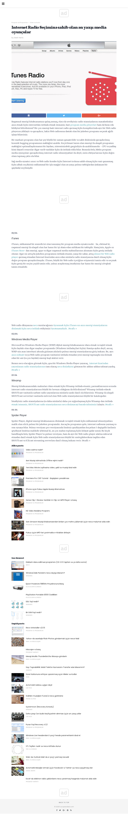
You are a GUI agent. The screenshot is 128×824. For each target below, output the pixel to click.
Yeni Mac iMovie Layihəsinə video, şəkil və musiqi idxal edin (51, 467)
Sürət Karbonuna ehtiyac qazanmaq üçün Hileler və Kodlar (51, 674)
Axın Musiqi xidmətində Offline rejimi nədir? (44, 460)
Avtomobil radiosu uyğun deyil (39, 685)
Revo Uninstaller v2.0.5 (35, 627)
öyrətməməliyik (59, 328)
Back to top (64, 802)
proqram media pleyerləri (83, 125)
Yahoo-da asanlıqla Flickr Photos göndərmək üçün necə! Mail (52, 638)
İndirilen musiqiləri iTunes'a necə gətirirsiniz (44, 696)
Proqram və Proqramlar (20, 23)
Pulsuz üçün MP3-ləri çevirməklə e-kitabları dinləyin (48, 532)
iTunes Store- (18, 250)
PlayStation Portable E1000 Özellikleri (41, 594)
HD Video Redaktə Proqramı (38, 511)
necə (35, 325)
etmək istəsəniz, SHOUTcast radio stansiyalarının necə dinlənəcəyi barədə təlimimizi (54, 404)
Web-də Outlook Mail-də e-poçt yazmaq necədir (47, 757)
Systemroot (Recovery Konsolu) (40, 707)
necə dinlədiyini (65, 366)
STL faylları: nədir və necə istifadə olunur (43, 746)
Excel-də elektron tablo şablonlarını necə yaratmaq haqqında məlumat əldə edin (61, 778)
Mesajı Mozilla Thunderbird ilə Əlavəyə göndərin (46, 656)
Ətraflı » (72, 328)
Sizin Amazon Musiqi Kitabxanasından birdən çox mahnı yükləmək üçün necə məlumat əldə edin (68, 521)
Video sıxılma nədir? (34, 450)
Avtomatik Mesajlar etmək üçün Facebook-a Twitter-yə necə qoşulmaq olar (59, 768)
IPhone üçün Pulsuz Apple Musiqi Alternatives (45, 489)
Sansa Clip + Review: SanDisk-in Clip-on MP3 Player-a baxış (51, 500)
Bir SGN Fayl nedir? (34, 612)
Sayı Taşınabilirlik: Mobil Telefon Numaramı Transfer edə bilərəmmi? (55, 667)
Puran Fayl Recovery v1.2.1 (37, 724)
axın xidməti (18, 355)
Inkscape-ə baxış (33, 649)
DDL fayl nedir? (32, 601)
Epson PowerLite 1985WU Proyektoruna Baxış (45, 584)
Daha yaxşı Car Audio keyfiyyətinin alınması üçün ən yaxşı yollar (53, 713)
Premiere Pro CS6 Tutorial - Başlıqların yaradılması (47, 478)
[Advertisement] (64, 276)
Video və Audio (35, 23)
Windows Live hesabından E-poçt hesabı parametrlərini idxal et (53, 735)
